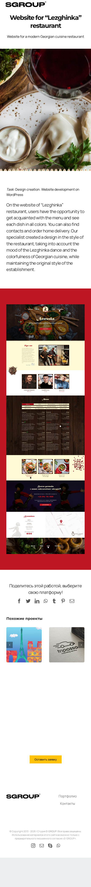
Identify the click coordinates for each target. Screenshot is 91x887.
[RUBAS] (66, 644)
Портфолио (68, 796)
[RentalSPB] (24, 644)
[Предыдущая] (9, 645)
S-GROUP (51, 831)
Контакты (67, 803)
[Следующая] (81, 645)
